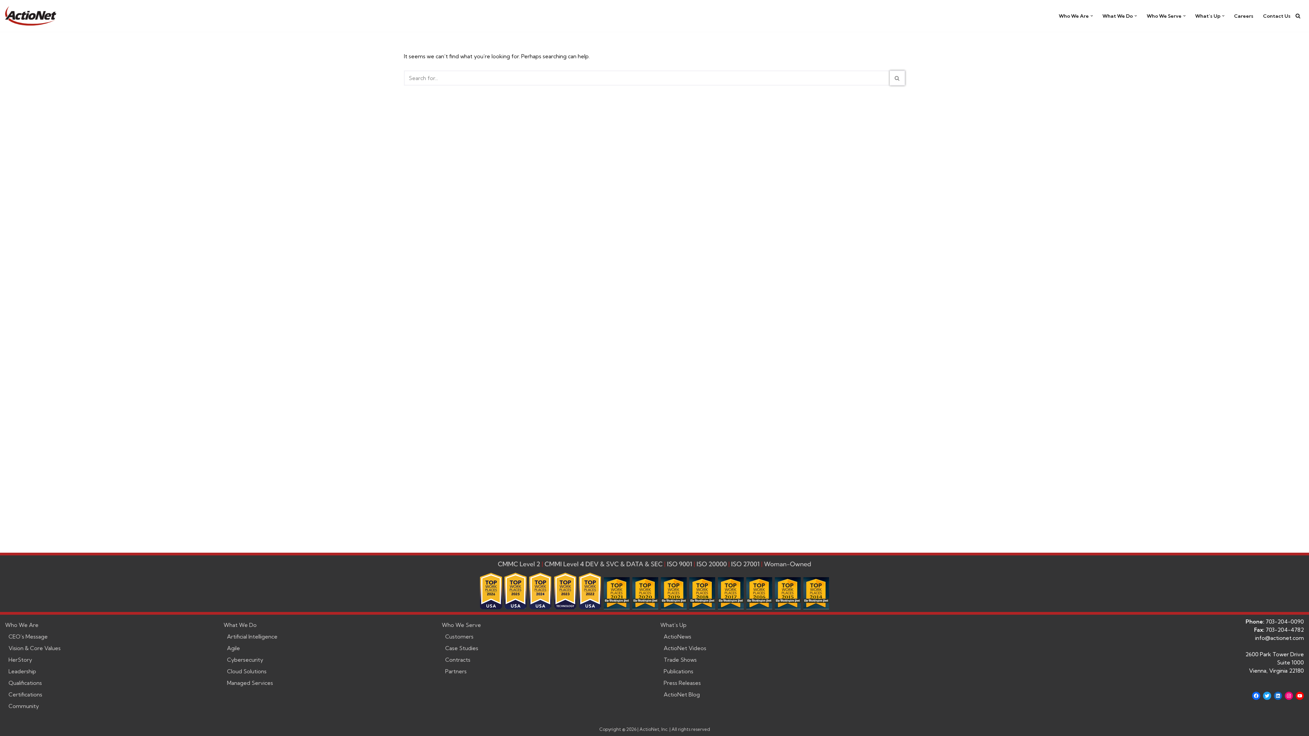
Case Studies (461, 648)
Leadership (22, 671)
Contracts (457, 659)
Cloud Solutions (247, 671)
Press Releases (682, 682)
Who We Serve (461, 625)
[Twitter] (1267, 696)
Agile (233, 648)
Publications (678, 671)
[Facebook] (1256, 696)
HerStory (20, 659)
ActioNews (677, 636)
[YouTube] (1300, 696)
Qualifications (25, 682)
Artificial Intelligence (252, 636)
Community (24, 706)
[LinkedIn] (1278, 696)
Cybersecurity (245, 659)
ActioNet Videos (685, 648)
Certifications (25, 694)
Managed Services (250, 682)
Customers (459, 636)
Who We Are (22, 625)
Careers (1243, 16)
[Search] (1297, 15)
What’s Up (673, 625)
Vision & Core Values (35, 648)
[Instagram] (1289, 696)
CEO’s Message (28, 636)
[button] (1091, 16)
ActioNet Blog (682, 694)
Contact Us (1277, 16)
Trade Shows (680, 659)
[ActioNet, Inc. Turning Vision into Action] (30, 16)
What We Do (240, 625)
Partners (456, 671)
